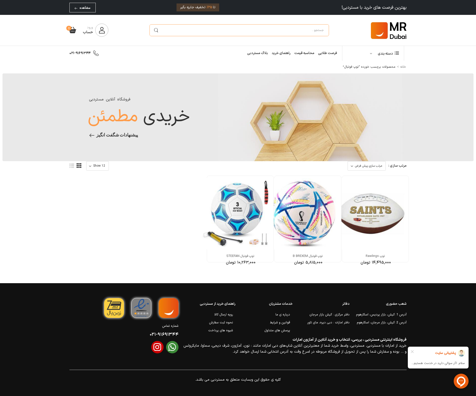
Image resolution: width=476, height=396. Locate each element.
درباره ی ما (282, 314)
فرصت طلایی (327, 53)
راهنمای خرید (281, 53)
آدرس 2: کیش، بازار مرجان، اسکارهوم (382, 322)
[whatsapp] (172, 347)
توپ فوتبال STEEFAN (240, 256)
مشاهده (85, 7)
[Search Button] (155, 30)
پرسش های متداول (277, 330)
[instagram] (157, 347)
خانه (403, 66)
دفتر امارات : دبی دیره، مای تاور (328, 322)
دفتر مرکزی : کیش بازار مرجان (329, 314)
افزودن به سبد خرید (375, 265)
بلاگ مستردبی (257, 53)
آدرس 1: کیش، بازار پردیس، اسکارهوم (381, 314)
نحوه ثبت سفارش (221, 322)
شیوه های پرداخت (220, 330)
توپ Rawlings (375, 256)
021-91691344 (80, 53)
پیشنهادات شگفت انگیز (117, 135)
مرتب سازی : (397, 165)
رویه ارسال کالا (223, 314)
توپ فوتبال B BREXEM (308, 256)
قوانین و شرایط (280, 322)
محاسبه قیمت (304, 53)
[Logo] (389, 30)
